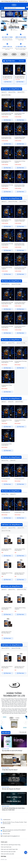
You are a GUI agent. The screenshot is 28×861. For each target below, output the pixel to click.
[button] (4, 92)
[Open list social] (25, 852)
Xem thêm (21, 60)
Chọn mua (8, 81)
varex (5, 859)
